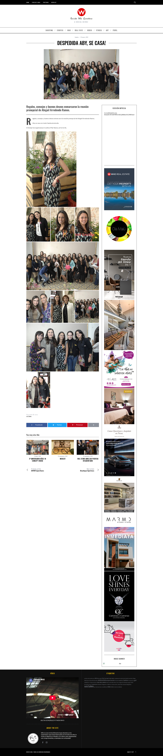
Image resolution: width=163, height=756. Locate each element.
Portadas (46, 2)
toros (101, 687)
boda (110, 678)
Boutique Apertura (87, 470)
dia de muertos (128, 678)
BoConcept (105, 678)
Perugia (86, 684)
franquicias (131, 680)
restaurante (114, 684)
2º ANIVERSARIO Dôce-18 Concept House (37, 459)
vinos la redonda (118, 687)
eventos (121, 680)
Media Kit (53, 2)
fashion (125, 680)
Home (27, 2)
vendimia (104, 687)
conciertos (122, 678)
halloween (86, 682)
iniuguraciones (93, 682)
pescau (90, 684)
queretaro (95, 684)
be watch (100, 678)
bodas (113, 678)
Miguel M (121, 682)
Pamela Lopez (127, 682)
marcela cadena (101, 682)
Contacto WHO (36, 2)
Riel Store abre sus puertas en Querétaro (87, 459)
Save (121, 684)
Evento (116, 680)
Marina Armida (110, 682)
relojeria (109, 684)
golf (135, 680)
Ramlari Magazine (102, 684)
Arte (96, 678)
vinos (112, 687)
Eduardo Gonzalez (93, 680)
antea (91, 678)
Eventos (77, 37)
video (109, 687)
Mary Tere (116, 682)
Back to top (130, 752)
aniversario (87, 678)
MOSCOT (63, 458)
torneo (97, 687)
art (94, 678)
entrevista (102, 680)
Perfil (132, 682)
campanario (117, 678)
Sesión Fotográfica (127, 684)
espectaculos (111, 680)
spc (94, 687)
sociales (29, 416)
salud (119, 684)
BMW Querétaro (37, 470)
